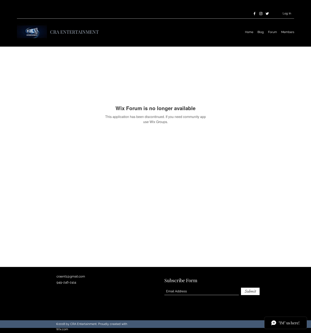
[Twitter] (267, 13)
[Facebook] (254, 13)
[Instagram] (261, 13)
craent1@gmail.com (70, 276)
